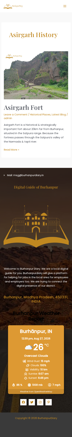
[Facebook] (23, 402)
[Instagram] (40, 402)
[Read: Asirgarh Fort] (36, 75)
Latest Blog (59, 114)
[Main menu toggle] (65, 6)
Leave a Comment (15, 114)
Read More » (11, 150)
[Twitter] (32, 402)
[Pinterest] (48, 402)
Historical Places (40, 114)
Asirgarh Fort (23, 107)
